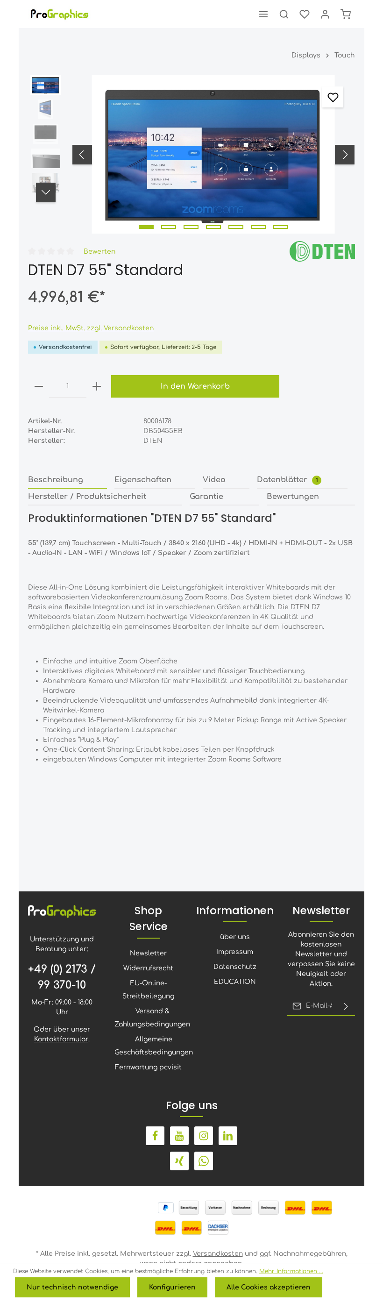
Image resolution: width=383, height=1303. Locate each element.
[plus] (96, 386)
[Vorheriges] (82, 154)
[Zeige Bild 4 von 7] (213, 227)
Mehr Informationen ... (291, 1271)
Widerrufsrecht (148, 968)
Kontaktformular (61, 1039)
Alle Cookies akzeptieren (269, 1287)
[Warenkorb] (345, 14)
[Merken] (332, 96)
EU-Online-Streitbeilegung (148, 990)
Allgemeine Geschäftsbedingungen (153, 1046)
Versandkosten (218, 1253)
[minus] (39, 386)
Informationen (235, 910)
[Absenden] (346, 1006)
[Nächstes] (345, 154)
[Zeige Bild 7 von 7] (280, 227)
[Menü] (263, 14)
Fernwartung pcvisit (148, 1067)
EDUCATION (235, 981)
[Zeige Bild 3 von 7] (191, 227)
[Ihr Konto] (325, 14)
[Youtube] (179, 1135)
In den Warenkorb (195, 386)
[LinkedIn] (228, 1135)
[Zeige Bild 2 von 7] (168, 227)
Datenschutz (234, 966)
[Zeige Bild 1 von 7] (146, 227)
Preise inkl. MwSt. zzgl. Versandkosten (91, 328)
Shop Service (148, 918)
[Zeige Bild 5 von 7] (235, 227)
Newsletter (148, 953)
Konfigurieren (172, 1287)
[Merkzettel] (304, 14)
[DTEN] (322, 251)
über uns (235, 936)
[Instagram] (203, 1135)
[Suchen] (284, 14)
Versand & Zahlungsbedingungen (152, 1018)
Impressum (234, 951)
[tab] (67, 480)
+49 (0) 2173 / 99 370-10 (62, 977)
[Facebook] (155, 1135)
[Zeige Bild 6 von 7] (258, 227)
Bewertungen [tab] (293, 496)
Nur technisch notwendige (72, 1287)
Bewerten (99, 251)
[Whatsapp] (203, 1161)
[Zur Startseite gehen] (60, 14)
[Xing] (179, 1161)
